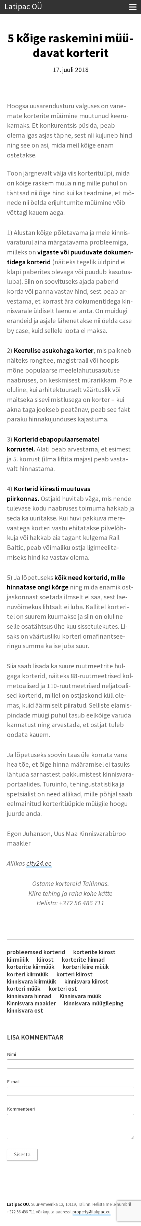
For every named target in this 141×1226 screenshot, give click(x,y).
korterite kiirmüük (30, 966)
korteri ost (63, 988)
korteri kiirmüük (27, 974)
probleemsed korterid (36, 952)
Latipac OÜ (23, 7)
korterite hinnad (83, 959)
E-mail (13, 1081)
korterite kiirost (94, 952)
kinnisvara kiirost (86, 981)
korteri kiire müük (86, 966)
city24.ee (39, 863)
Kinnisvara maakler (31, 1003)
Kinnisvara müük (80, 996)
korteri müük (23, 988)
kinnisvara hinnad (29, 996)
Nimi (11, 1054)
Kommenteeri (21, 1109)
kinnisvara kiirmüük (31, 981)
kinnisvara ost (25, 1010)
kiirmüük (18, 959)
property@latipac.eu (92, 1212)
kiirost (45, 959)
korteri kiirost (74, 974)
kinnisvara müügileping (94, 1003)
